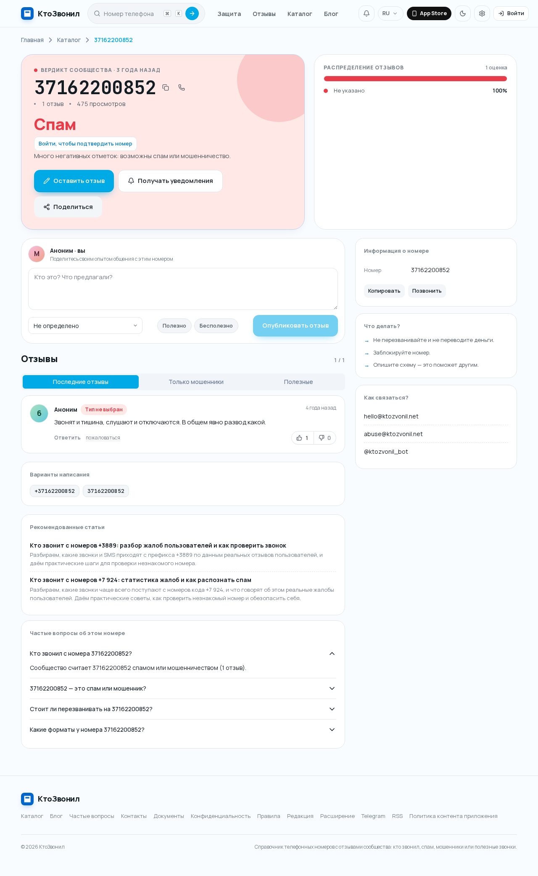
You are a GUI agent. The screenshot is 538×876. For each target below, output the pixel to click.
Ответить (67, 437)
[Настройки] (482, 13)
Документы (168, 816)
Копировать (384, 290)
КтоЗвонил (59, 799)
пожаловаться (103, 437)
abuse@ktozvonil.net (393, 434)
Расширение (337, 816)
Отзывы (264, 14)
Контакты (134, 816)
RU (386, 13)
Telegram (373, 816)
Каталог (299, 14)
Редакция (300, 816)
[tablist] (183, 381)
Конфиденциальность (221, 816)
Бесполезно (216, 325)
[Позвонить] (181, 87)
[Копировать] (165, 87)
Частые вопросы (91, 816)
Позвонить (427, 290)
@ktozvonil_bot (386, 451)
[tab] (81, 382)
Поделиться (73, 206)
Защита (229, 14)
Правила (268, 816)
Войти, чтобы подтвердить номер (85, 143)
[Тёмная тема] (463, 13)
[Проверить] (192, 13)
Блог (331, 14)
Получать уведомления (175, 180)
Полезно (174, 325)
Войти (515, 13)
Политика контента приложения (453, 816)
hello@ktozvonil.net (391, 416)
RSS (397, 816)
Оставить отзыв (79, 180)
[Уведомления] (366, 13)
